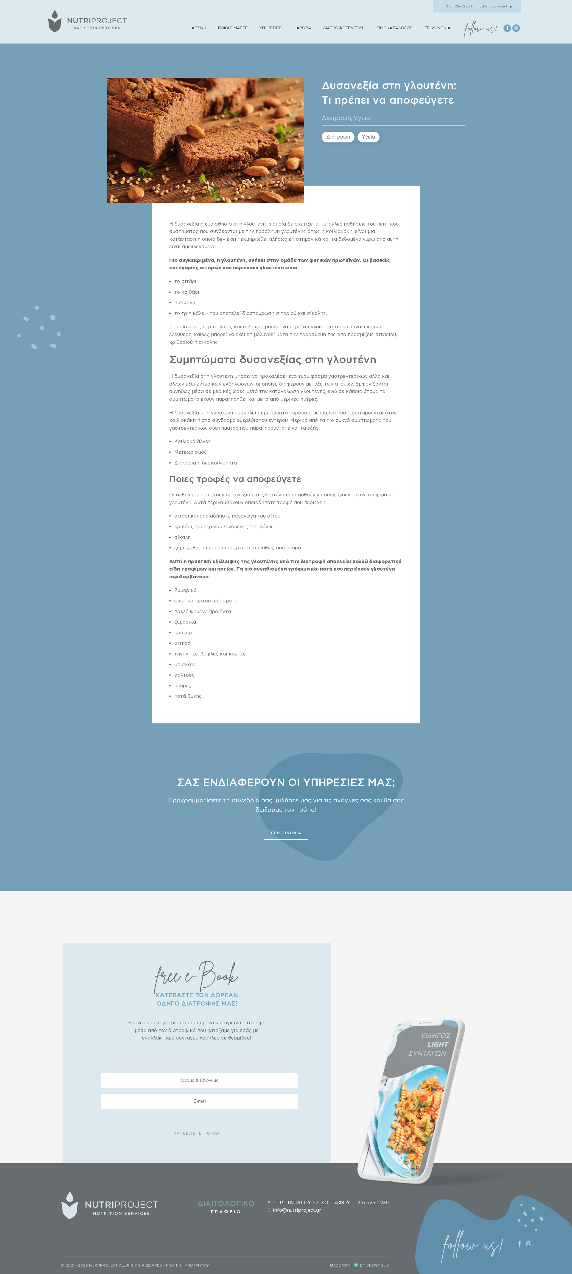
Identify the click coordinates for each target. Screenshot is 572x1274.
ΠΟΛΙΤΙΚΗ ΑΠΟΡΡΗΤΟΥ (187, 1265)
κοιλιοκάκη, (339, 231)
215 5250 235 (456, 6)
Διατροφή (336, 117)
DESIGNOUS (377, 1265)
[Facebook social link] (507, 28)
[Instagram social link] (516, 28)
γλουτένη (255, 223)
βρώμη (255, 326)
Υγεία (362, 117)
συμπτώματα (273, 412)
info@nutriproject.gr (491, 6)
